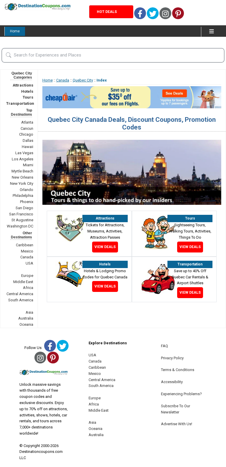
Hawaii (27, 146)
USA (29, 263)
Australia (25, 318)
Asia (29, 312)
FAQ (164, 346)
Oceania (26, 324)
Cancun (27, 128)
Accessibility (172, 382)
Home (15, 31)
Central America (19, 294)
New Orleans (22, 177)
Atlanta (27, 122)
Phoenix (26, 202)
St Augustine (22, 220)
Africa (28, 287)
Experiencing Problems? (181, 394)
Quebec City (83, 80)
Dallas (28, 140)
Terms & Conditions (177, 370)
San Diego (24, 208)
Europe (27, 275)
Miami (28, 165)
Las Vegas (24, 153)
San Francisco (21, 214)
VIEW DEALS (105, 247)
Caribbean (24, 245)
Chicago (26, 134)
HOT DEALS (107, 12)
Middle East (23, 282)
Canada (26, 257)
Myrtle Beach (22, 171)
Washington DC (20, 226)
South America (20, 300)
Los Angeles (22, 159)
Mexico (27, 251)
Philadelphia (23, 195)
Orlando (26, 189)
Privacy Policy (172, 358)
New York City (21, 183)
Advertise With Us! (176, 424)
